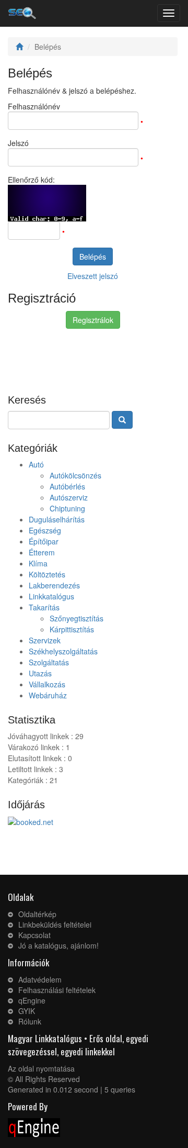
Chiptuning (67, 508)
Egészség (45, 530)
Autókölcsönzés (75, 475)
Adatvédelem (40, 979)
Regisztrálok (93, 320)
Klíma (38, 563)
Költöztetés (47, 574)
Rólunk (29, 1021)
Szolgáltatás (49, 662)
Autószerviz (69, 497)
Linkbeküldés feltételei (54, 924)
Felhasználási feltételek (57, 990)
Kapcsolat (34, 935)
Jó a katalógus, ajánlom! (58, 945)
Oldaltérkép (37, 914)
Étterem (42, 552)
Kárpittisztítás (72, 629)
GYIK (26, 1011)
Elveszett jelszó (92, 276)
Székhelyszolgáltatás (63, 651)
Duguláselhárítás (57, 519)
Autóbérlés (67, 486)
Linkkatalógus (51, 596)
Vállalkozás (47, 684)
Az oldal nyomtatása (41, 1068)
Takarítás (44, 607)
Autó (36, 464)
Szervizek (45, 640)
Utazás (40, 673)
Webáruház (48, 695)
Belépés (92, 256)
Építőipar (43, 541)
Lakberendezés (54, 585)
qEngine (31, 1000)
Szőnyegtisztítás (76, 618)
